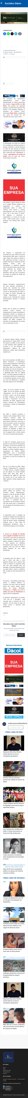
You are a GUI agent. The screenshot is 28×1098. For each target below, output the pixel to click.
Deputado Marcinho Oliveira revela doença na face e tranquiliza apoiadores (12, 754)
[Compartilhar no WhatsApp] (8, 33)
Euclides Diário (13, 3)
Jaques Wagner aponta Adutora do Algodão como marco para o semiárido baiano (13, 805)
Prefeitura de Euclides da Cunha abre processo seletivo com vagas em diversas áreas (13, 925)
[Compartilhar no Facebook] (4, 33)
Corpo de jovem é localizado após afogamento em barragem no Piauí (13, 857)
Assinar (21, 635)
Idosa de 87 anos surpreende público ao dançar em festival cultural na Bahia (13, 871)
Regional (5, 1073)
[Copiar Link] (20, 33)
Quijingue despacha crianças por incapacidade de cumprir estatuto (14, 975)
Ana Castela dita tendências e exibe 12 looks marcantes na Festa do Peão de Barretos (13, 831)
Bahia (4, 1068)
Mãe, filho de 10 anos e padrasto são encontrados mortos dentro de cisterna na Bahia (14, 1026)
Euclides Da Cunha (7, 1070)
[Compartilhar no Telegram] (15, 33)
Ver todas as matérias (15, 727)
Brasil (4, 1067)
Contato (4, 1080)
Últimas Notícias (9, 52)
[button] (14, 5)
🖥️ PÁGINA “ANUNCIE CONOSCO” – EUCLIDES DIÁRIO (14, 1079)
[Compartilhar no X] (12, 33)
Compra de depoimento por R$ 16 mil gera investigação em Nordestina (13, 900)
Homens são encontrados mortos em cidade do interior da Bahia (13, 780)
